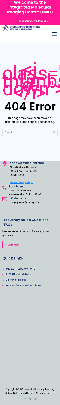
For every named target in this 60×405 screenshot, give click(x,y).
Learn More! (14, 244)
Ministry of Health (15, 279)
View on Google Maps (21, 182)
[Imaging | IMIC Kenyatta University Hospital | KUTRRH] (21, 29)
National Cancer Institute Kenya (23, 285)
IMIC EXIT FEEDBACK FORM (20, 268)
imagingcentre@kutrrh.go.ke (33, 21)
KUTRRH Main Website (18, 274)
